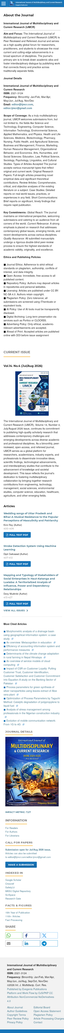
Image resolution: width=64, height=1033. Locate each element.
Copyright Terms (16, 1015)
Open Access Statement (47, 1011)
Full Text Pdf (18, 534)
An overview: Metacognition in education (29, 642)
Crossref (9, 883)
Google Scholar (13, 880)
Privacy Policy (15, 1022)
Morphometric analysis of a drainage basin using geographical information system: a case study (30, 634)
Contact (38, 1022)
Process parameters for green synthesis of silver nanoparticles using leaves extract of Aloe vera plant (30, 690)
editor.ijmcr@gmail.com (18, 108)
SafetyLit (10, 887)
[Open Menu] (3, 3)
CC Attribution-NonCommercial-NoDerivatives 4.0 (30, 997)
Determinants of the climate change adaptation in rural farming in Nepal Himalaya (31, 655)
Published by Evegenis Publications (27, 989)
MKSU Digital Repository (18, 891)
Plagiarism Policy (43, 1015)
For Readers (11, 828)
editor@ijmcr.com (22, 104)
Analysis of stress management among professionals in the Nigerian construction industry (32, 711)
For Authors (11, 831)
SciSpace (10, 894)
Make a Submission (21, 864)
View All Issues (14, 610)
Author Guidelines (17, 1011)
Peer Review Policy (18, 1018)
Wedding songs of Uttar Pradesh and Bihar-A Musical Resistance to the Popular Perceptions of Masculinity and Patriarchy (31, 517)
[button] (13, 935)
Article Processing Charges (49, 1018)
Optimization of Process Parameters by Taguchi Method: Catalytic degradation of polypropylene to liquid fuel (32, 701)
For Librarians (12, 835)
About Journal (15, 1007)
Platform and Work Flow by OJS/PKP (28, 993)
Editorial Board (42, 1007)
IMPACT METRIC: (18, 812)
